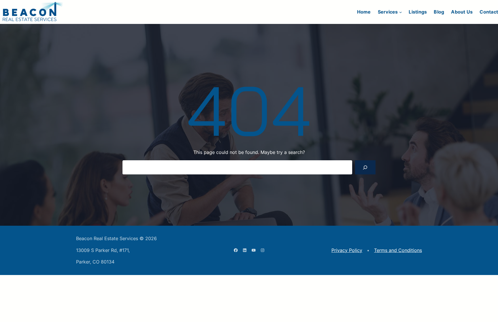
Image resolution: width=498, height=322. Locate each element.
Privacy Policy (346, 250)
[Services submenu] (400, 12)
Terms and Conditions (398, 250)
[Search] (365, 167)
